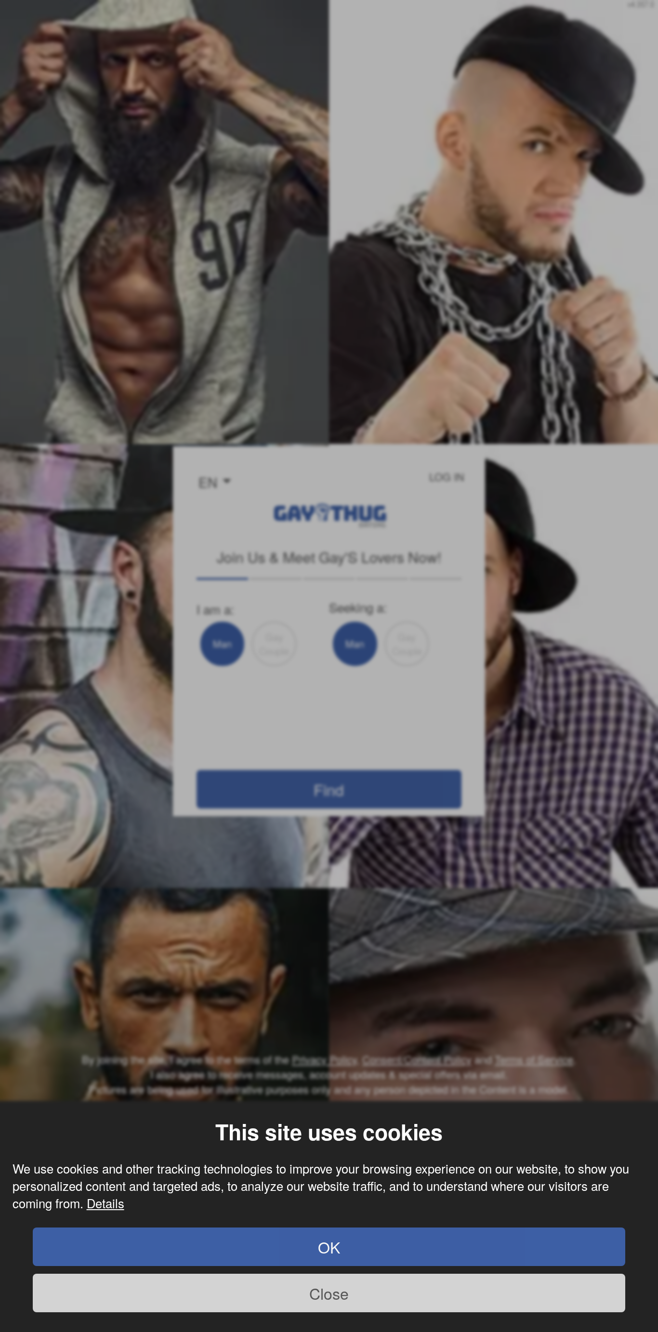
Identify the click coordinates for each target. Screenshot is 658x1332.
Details (105, 1203)
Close (329, 1293)
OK (329, 1247)
